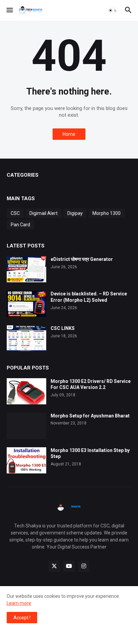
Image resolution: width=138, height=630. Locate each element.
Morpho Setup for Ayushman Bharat (90, 415)
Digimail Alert (43, 213)
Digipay (75, 213)
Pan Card (20, 224)
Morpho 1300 (106, 213)
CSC (15, 213)
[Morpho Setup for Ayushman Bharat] (26, 426)
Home (69, 134)
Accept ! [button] (21, 617)
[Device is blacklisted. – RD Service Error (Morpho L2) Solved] (26, 304)
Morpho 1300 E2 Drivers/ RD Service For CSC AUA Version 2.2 (91, 384)
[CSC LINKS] (26, 338)
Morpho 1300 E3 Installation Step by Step (90, 453)
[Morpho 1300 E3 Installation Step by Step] (26, 460)
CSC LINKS (63, 328)
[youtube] (69, 566)
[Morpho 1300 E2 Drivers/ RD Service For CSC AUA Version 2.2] (26, 391)
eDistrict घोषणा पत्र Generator (82, 259)
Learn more (19, 603)
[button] (9, 10)
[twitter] (54, 566)
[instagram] (83, 566)
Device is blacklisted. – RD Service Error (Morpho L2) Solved (89, 297)
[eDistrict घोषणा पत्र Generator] (26, 269)
